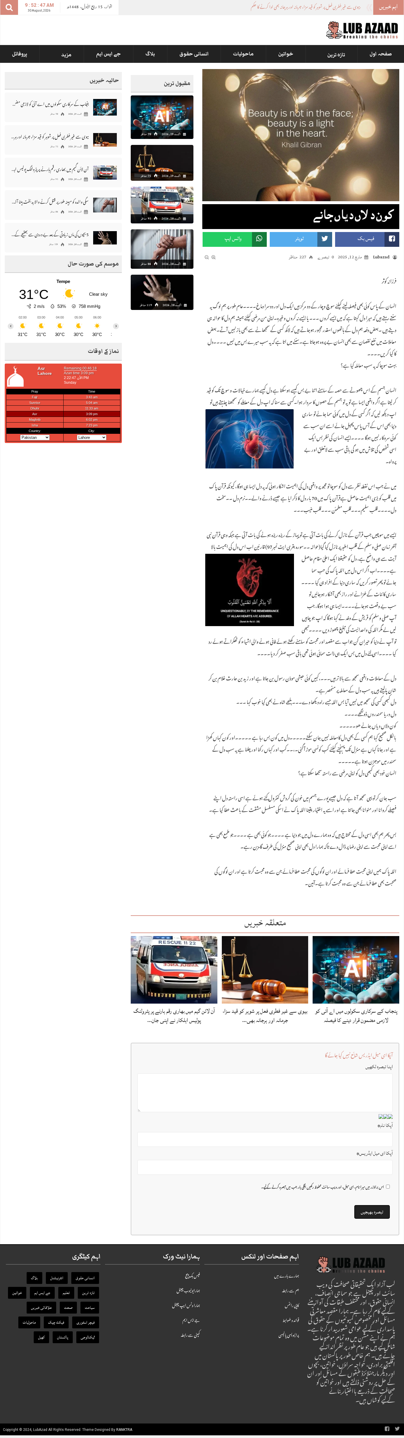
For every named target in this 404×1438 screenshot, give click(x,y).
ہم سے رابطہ (290, 1291)
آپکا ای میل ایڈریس (374, 1153)
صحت (68, 1307)
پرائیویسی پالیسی (289, 1336)
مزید (66, 55)
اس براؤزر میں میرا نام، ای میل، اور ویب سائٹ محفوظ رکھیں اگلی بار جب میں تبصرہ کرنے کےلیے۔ (322, 1188)
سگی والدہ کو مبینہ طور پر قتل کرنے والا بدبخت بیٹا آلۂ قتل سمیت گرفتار (50, 201)
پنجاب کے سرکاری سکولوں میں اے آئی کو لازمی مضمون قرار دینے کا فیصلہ (356, 1015)
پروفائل (19, 54)
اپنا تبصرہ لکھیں (379, 1066)
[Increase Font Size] (213, 257)
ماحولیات (243, 54)
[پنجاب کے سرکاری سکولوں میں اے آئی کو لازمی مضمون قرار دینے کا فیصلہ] (356, 970)
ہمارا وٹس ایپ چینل (186, 1306)
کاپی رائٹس (292, 1306)
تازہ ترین (336, 55)
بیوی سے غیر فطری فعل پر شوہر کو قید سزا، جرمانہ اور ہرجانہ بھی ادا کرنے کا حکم (50, 136)
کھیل (41, 1337)
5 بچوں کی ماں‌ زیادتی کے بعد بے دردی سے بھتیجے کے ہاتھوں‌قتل (50, 234)
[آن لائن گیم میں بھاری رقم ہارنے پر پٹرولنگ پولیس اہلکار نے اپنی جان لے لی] (174, 970)
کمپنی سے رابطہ (190, 1336)
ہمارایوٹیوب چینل (188, 1291)
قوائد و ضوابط (290, 1321)
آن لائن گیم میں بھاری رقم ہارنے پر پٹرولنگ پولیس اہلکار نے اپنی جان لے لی (50, 169)
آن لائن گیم (351, 7)
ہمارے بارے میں (286, 1276)
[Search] (9, 7)
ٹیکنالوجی (88, 1337)
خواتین (285, 54)
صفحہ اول (381, 54)
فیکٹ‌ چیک (56, 1322)
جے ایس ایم (108, 54)
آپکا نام (385, 1125)
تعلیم (66, 1293)
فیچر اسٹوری (86, 1322)
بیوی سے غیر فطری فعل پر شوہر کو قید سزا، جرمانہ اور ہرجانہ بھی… (265, 1015)
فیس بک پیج (192, 1276)
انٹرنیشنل (56, 1278)
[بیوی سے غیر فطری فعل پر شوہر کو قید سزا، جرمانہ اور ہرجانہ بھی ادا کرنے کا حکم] (265, 970)
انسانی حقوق (194, 54)
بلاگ (150, 54)
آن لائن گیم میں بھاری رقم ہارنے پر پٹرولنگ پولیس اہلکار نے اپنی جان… (174, 1015)
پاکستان (62, 1337)
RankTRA (124, 1430)
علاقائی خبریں (41, 1307)
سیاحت (90, 1307)
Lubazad (381, 257)
